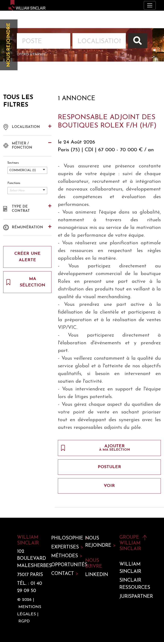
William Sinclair (130, 568)
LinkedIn (96, 574)
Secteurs (13, 162)
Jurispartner (133, 596)
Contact (64, 573)
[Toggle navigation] (150, 5)
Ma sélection (32, 282)
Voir (109, 486)
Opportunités (65, 565)
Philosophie (65, 538)
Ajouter (114, 447)
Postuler (109, 467)
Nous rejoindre (8, 45)
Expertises (65, 547)
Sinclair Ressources (133, 584)
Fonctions (13, 183)
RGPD (24, 621)
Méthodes (65, 556)
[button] (27, 170)
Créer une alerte (27, 257)
